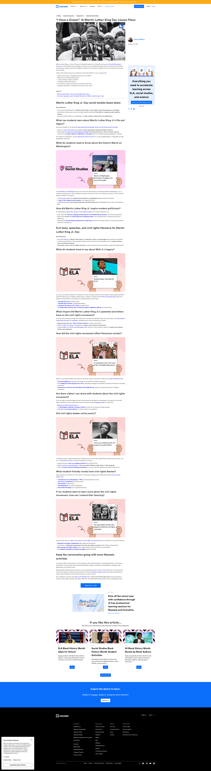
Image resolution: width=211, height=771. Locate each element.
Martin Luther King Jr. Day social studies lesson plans (73, 94)
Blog (96, 740)
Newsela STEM (78, 732)
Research (92, 6)
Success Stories (99, 732)
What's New (77, 746)
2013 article (62, 202)
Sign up (148, 6)
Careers (112, 734)
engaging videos (100, 402)
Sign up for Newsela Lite (82, 576)
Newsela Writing (78, 734)
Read (72, 667)
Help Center (126, 732)
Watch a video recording (65, 325)
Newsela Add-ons (78, 749)
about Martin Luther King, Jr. (68, 405)
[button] (74, 6)
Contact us (105, 700)
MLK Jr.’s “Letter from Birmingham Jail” (75, 327)
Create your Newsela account (141, 102)
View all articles (105, 675)
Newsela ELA (80, 15)
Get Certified (99, 753)
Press (111, 732)
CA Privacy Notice (99, 763)
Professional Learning (101, 751)
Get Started (98, 729)
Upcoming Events (100, 745)
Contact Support (127, 729)
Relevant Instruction (68, 15)
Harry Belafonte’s (77, 132)
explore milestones (115, 378)
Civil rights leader (67, 409)
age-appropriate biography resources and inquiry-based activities (98, 127)
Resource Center (100, 726)
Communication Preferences (130, 734)
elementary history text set (85, 136)
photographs (74, 465)
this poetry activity (66, 460)
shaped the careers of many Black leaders (79, 211)
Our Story (112, 726)
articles (64, 465)
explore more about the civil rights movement (84, 540)
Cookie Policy (109, 763)
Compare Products (79, 752)
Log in (153, 6)
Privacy (90, 763)
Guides (97, 737)
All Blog (59, 15)
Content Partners (114, 729)
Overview (76, 744)
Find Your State (78, 755)
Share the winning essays (108, 296)
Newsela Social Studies (92, 15)
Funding (97, 748)
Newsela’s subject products (99, 572)
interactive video (69, 130)
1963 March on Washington (67, 191)
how (78, 220)
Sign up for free (91, 585)
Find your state (109, 6)
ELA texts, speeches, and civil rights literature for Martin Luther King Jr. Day (80, 96)
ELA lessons (64, 239)
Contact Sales (139, 6)
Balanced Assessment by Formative (83, 737)
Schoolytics (77, 740)
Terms (85, 763)
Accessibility (118, 763)
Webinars (97, 743)
